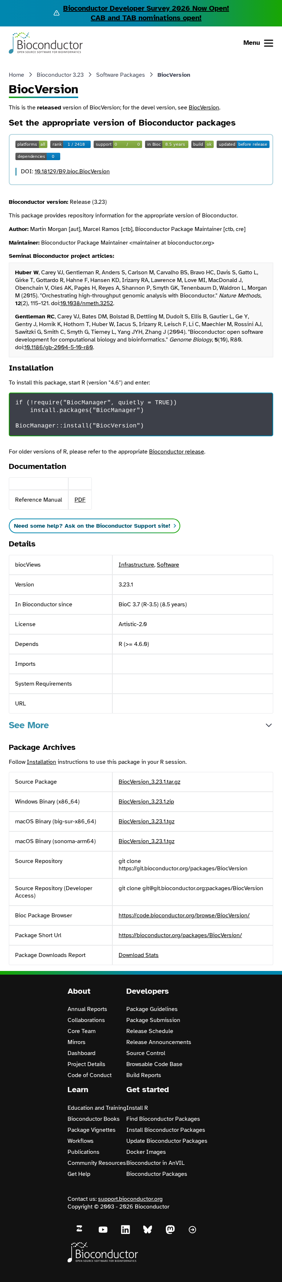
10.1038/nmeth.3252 (86, 303)
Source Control (145, 1053)
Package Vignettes (92, 1130)
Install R (137, 1108)
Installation (41, 762)
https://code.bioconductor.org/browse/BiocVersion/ (184, 915)
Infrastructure (136, 564)
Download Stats (139, 955)
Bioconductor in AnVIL (155, 1163)
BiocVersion (204, 107)
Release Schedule (149, 1031)
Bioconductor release (176, 451)
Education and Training (97, 1108)
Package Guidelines (152, 1009)
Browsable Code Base (154, 1064)
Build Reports (143, 1075)
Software (168, 564)
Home (16, 75)
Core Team (81, 1031)
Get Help (79, 1174)
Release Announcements (158, 1042)
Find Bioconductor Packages (163, 1119)
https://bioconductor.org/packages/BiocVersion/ (180, 935)
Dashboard (81, 1053)
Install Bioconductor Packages (165, 1130)
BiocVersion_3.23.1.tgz (146, 821)
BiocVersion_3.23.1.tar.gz (149, 782)
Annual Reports (87, 1009)
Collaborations (86, 1020)
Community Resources (97, 1163)
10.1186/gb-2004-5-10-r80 (58, 347)
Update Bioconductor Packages (166, 1141)
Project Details (86, 1064)
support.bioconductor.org (130, 1199)
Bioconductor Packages (156, 1174)
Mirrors (77, 1042)
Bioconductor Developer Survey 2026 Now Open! (146, 8)
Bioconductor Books (94, 1119)
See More (29, 725)
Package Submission (153, 1020)
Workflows (81, 1141)
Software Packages (120, 75)
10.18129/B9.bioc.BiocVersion (72, 171)
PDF (80, 499)
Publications (84, 1152)
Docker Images (146, 1152)
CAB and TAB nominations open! (146, 17)
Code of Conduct (90, 1075)
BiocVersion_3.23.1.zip (146, 801)
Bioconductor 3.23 (60, 75)
